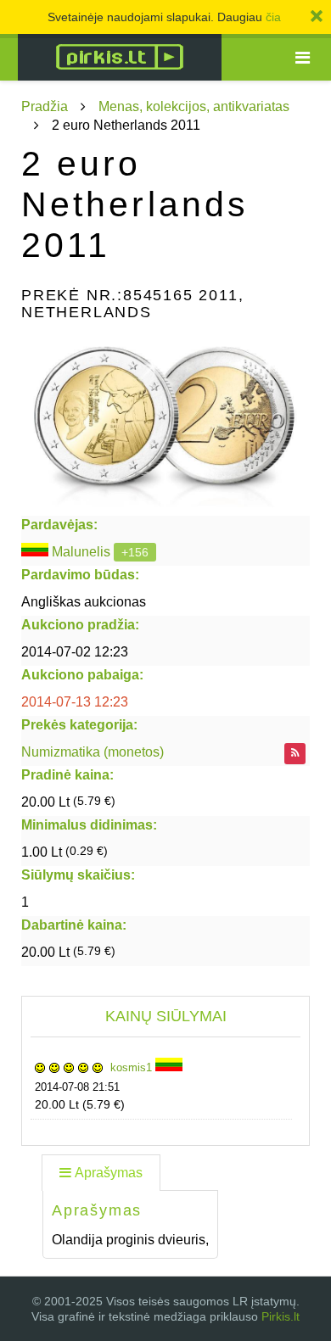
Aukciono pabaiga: (82, 675)
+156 (135, 552)
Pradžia (44, 106)
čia (273, 17)
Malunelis (81, 552)
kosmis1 (132, 1067)
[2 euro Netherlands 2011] (165, 422)
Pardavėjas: (59, 524)
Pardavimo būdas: (80, 574)
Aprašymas (109, 1172)
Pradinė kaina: (67, 775)
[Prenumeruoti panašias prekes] (295, 753)
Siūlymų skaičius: (78, 875)
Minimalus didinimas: (89, 825)
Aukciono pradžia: (80, 624)
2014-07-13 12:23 (74, 702)
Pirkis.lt (280, 1316)
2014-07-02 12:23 (74, 652)
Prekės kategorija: (79, 725)
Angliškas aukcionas (83, 602)
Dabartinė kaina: (73, 925)
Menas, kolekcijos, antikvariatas (193, 106)
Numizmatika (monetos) (92, 752)
